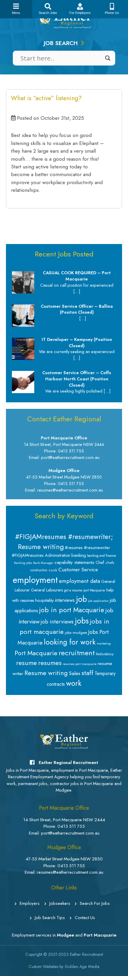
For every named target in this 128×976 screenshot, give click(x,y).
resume (26, 662)
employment (35, 580)
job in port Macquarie (71, 610)
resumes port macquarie (79, 664)
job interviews (57, 622)
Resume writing (46, 672)
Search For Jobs (95, 903)
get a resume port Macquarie (84, 590)
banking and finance (101, 555)
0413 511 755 (71, 826)
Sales (74, 673)
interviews (65, 600)
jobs (82, 620)
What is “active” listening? (46, 98)
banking (78, 555)
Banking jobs (23, 563)
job (81, 599)
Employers (30, 903)
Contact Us (85, 917)
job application (98, 601)
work (73, 683)
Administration (57, 555)
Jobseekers (59, 903)
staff (87, 672)
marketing (104, 643)
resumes (50, 662)
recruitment (77, 653)
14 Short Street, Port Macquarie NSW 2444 (64, 819)
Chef (100, 562)
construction (38, 570)
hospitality (44, 600)
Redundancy (104, 654)
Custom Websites (43, 966)
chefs (109, 562)
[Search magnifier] (108, 58)
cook (53, 570)
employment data (79, 581)
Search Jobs (48, 13)
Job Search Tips (50, 917)
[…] (76, 291)
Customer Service (78, 569)
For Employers (80, 13)
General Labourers (47, 590)
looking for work (70, 642)
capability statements (74, 562)
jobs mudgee (76, 632)
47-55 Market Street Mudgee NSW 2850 (64, 859)
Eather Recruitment (86, 954)
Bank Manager (43, 563)
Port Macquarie (36, 653)
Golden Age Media (82, 966)
